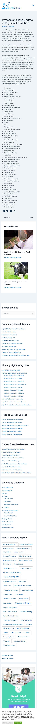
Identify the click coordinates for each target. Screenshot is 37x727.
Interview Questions (11, 590)
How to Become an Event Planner (12, 428)
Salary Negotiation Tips (9, 346)
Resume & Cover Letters (11, 504)
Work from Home (24, 637)
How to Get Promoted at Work (11, 467)
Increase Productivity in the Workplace (13, 449)
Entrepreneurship (7, 490)
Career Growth (8, 513)
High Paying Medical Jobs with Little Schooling (16, 405)
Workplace (6, 641)
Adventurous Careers (26, 544)
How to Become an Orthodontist (12, 422)
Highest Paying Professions (12, 572)
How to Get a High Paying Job (11, 452)
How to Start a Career (22, 586)
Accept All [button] (18, 723)
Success (29, 624)
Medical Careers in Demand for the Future (14, 464)
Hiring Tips (22, 581)
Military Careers (23, 598)
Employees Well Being (25, 560)
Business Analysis (7, 655)
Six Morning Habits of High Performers (14, 349)
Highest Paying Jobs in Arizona (13, 390)
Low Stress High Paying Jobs (11, 370)
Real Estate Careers (10, 612)
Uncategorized (6, 525)
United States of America (20, 632)
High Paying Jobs (9, 581)
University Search (8, 637)
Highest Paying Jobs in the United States (14, 373)
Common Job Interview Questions (12, 343)
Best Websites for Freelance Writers (13, 458)
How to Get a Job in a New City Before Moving (16, 473)
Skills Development (11, 620)
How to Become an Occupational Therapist (15, 425)
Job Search (7, 502)
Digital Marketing (25, 556)
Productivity (7, 603)
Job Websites (7, 594)
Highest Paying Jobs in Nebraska (14, 393)
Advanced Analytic (7, 658)
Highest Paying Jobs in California (14, 375)
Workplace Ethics (19, 641)
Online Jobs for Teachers (9, 335)
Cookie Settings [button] (7, 723)
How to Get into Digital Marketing (12, 434)
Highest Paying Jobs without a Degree (13, 329)
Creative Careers (19, 552)
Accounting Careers (9, 544)
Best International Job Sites (10, 341)
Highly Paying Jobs (11, 577)
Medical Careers (10, 599)
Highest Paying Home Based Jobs (12, 399)
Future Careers (18, 564)
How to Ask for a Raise (9, 332)
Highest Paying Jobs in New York (14, 381)
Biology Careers (8, 548)
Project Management (10, 607)
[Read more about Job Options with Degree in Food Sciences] (18, 240)
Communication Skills (23, 548)
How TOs (7, 586)
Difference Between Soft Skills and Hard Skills (16, 355)
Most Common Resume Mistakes (12, 470)
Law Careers (19, 594)
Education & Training (9, 257)
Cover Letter (7, 552)
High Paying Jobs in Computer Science (14, 402)
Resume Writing (26, 612)
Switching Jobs (8, 628)
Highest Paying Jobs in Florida (13, 387)
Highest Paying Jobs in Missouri (13, 396)
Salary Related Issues (10, 616)
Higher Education (26, 568)
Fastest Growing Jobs (9, 338)
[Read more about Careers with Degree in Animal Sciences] (16, 270)
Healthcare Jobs (10, 568)
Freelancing (7, 564)
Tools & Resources (7, 522)
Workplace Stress (9, 645)
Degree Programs (9, 556)
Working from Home (8, 527)
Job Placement (27, 590)
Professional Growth (23, 603)
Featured (4, 493)
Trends (5, 632)
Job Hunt (5, 496)
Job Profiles (5, 507)
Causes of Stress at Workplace (11, 352)
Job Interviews (8, 499)
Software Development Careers (13, 624)
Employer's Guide (7, 487)
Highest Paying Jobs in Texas (13, 378)
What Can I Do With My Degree (11, 461)
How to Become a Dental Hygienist (12, 419)
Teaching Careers (23, 628)
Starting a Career (7, 519)
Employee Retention (9, 560)
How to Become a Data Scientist (12, 431)
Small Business (26, 620)
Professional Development (10, 510)
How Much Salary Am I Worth (11, 455)
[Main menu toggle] (33, 5)
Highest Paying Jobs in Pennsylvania (15, 384)
